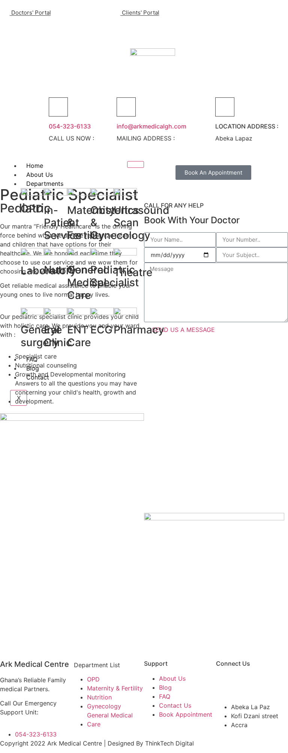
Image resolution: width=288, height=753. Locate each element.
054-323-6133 (70, 126)
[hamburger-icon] (135, 164)
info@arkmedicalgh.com (151, 126)
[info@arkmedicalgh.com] (126, 107)
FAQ (32, 359)
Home (34, 165)
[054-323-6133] (58, 107)
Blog (32, 368)
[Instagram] (93, 28)
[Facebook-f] (225, 683)
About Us (39, 174)
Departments (44, 183)
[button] (110, 30)
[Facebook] (65, 28)
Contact (37, 377)
